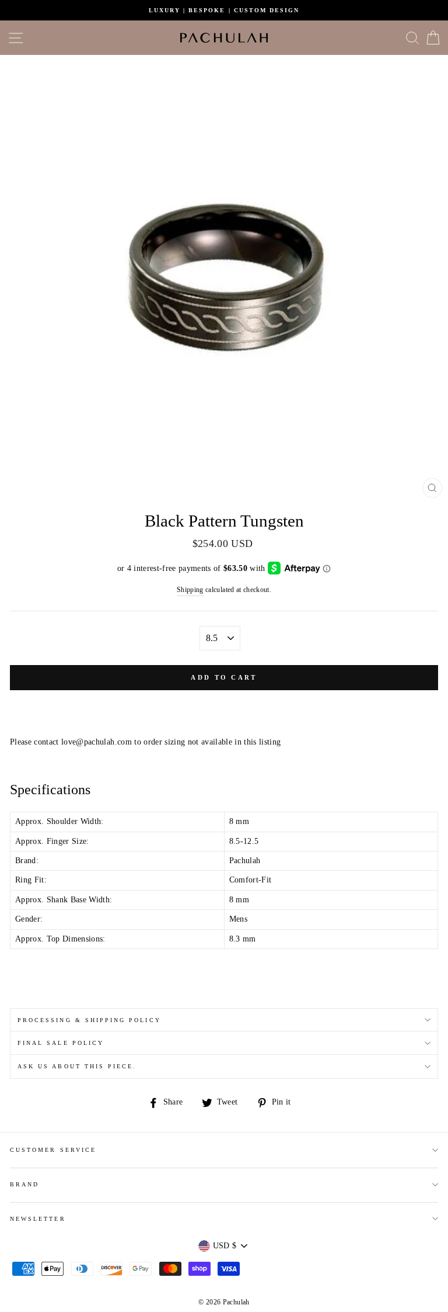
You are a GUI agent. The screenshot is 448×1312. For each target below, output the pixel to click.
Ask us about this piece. (77, 1066)
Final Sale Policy (61, 1043)
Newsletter (38, 1219)
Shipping (190, 590)
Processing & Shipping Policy (89, 1020)
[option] (224, 10)
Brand (24, 1184)
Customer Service (53, 1150)
